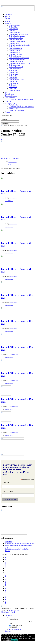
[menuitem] (22, 617)
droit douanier (13, 70)
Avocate (7, 551)
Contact (7, 18)
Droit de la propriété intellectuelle (19, 45)
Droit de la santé (14, 47)
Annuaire (8, 23)
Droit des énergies (14, 52)
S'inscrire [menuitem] (8, 631)
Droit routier (13, 87)
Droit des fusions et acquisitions (19, 58)
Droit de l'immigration (16, 38)
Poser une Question (11, 96)
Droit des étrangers (15, 56)
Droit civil (12, 30)
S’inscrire (8, 16)
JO (6, 92)
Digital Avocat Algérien (16, 110)
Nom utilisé (8, 491)
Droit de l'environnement (16, 36)
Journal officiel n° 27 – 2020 (10, 158)
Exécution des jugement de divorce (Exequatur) (20, 543)
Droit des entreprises (15, 54)
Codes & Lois (9, 94)
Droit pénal (12, 85)
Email (6, 482)
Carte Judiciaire (10, 98)
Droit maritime (13, 83)
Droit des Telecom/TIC (16, 67)
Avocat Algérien (14, 610)
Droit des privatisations (16, 61)
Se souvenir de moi (17, 625)
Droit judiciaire (13, 81)
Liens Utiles (8, 101)
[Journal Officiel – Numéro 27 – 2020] (8, 155)
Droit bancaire (13, 29)
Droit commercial (14, 32)
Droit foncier (13, 78)
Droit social (12, 88)
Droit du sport (13, 72)
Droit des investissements (17, 59)
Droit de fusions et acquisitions (18, 34)
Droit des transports (15, 69)
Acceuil (7, 21)
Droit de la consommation (17, 41)
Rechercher (5, 123)
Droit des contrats (14, 50)
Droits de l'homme (14, 90)
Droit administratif (14, 25)
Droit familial (13, 76)
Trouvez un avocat (6, 115)
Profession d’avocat (15, 105)
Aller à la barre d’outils (8, 612)
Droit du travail (13, 74)
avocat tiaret (8, 542)
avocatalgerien (12, 162)
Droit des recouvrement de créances (20, 63)
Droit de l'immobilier (15, 39)
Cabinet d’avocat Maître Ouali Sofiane (17, 549)
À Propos (8, 112)
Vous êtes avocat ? (14, 108)
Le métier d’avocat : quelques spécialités (21, 107)
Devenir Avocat (10, 103)
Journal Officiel (9, 165)
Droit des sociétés (14, 65)
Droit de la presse (14, 43)
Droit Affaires (13, 27)
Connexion (8, 14)
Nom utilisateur (13, 619)
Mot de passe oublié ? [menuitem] (15, 629)
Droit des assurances (15, 49)
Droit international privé (16, 79)
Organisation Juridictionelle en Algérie (21, 99)
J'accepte (14, 640)
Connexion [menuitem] (8, 615)
